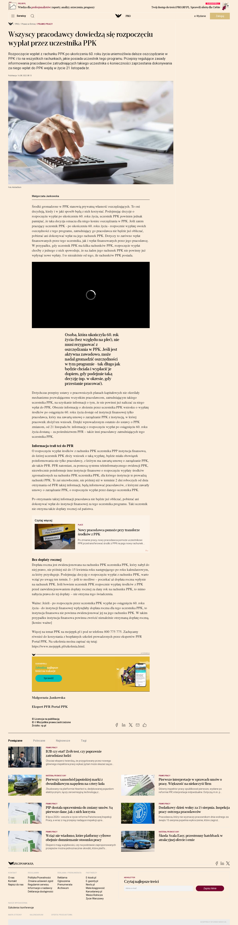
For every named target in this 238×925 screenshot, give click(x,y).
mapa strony (15, 915)
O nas (11, 877)
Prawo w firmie (28, 24)
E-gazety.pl (92, 881)
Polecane (39, 740)
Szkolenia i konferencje (21, 907)
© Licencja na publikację (46, 719)
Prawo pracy (45, 24)
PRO (128, 16)
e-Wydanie (200, 16)
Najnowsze (63, 740)
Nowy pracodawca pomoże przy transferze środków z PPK (109, 532)
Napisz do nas (16, 884)
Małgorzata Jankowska (45, 196)
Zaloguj (220, 16)
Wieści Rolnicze (94, 895)
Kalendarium (36, 915)
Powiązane (15, 740)
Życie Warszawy (95, 898)
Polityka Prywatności (39, 877)
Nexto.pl (90, 884)
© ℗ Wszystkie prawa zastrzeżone (51, 722)
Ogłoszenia (63, 881)
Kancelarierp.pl (94, 891)
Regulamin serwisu (38, 884)
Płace (80, 525)
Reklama (62, 877)
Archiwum (63, 888)
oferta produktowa (61, 915)
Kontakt (12, 881)
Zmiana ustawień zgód (40, 881)
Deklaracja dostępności (40, 891)
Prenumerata (64, 884)
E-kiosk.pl (91, 877)
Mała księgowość (95, 888)
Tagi (83, 740)
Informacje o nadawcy (40, 888)
